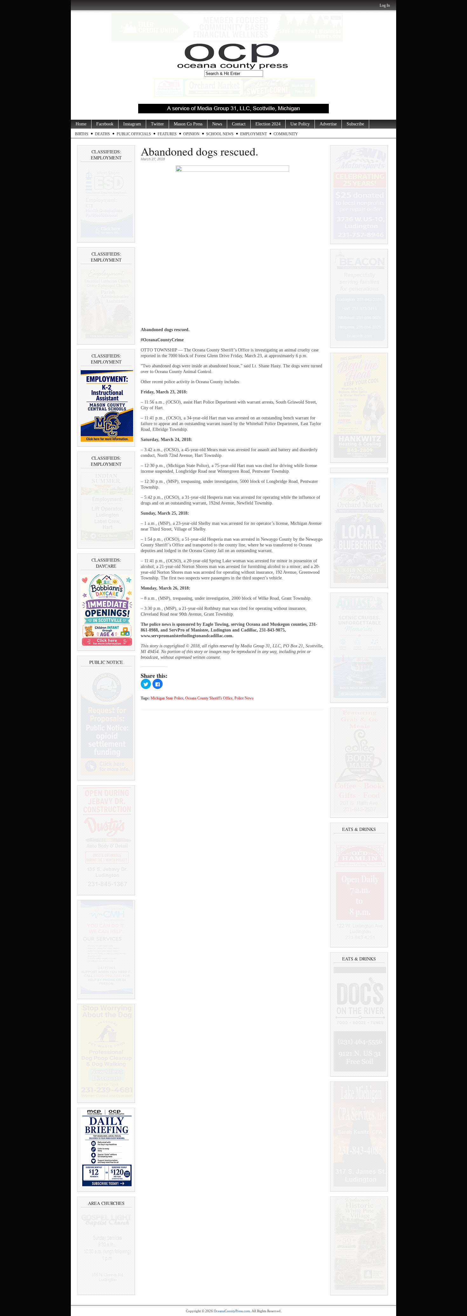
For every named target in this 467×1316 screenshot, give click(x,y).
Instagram (132, 124)
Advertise (328, 124)
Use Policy (300, 124)
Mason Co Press (188, 124)
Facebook (104, 124)
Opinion (191, 134)
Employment (253, 134)
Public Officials (134, 134)
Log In (385, 5)
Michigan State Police (167, 698)
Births (81, 134)
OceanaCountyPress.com (232, 1311)
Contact (239, 124)
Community (286, 134)
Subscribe (355, 124)
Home (81, 124)
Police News (244, 698)
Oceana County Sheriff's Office (209, 698)
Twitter (157, 124)
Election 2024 (268, 124)
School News (220, 134)
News (217, 124)
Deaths (102, 134)
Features (167, 134)
